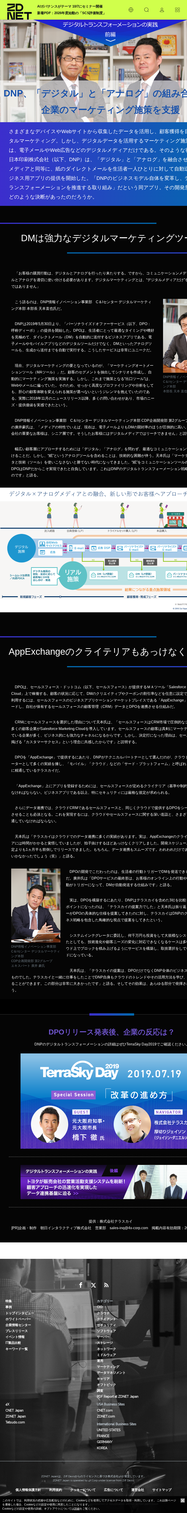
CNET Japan (14, 1410)
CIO (99, 1307)
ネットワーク (106, 1349)
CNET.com (105, 1410)
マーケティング (108, 1366)
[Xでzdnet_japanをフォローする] (93, 1285)
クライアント (106, 1319)
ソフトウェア (106, 1331)
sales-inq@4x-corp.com (129, 1228)
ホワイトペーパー (18, 1319)
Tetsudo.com (15, 1422)
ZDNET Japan (15, 1416)
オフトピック (106, 1384)
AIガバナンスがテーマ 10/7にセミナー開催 (70, 6)
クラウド (103, 1313)
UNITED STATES (108, 1430)
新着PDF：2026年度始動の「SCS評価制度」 (71, 13)
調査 (100, 1390)
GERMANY (104, 1442)
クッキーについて (83, 1490)
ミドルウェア (106, 1355)
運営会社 (137, 1490)
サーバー (103, 1337)
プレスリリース (16, 1331)
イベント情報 (15, 1337)
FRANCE (103, 1436)
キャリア (103, 1379)
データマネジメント (111, 1372)
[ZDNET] (19, 10)
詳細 (77, 1508)
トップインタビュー (19, 1313)
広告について (113, 1490)
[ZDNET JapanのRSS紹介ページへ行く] (106, 1285)
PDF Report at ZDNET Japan (117, 1396)
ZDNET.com (106, 1416)
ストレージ (105, 1343)
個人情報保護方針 (28, 1490)
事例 (8, 1307)
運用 (100, 1361)
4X (7, 1404)
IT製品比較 (13, 1343)
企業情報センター (18, 1325)
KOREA (102, 1448)
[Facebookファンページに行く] (80, 1285)
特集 (8, 1301)
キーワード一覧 (16, 1349)
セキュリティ (106, 1325)
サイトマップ (161, 1490)
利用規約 (55, 1490)
